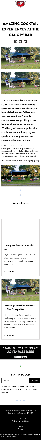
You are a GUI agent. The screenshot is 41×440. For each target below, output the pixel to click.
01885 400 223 (20, 418)
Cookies (20, 426)
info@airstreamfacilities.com (20, 421)
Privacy (20, 429)
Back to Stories (21, 203)
